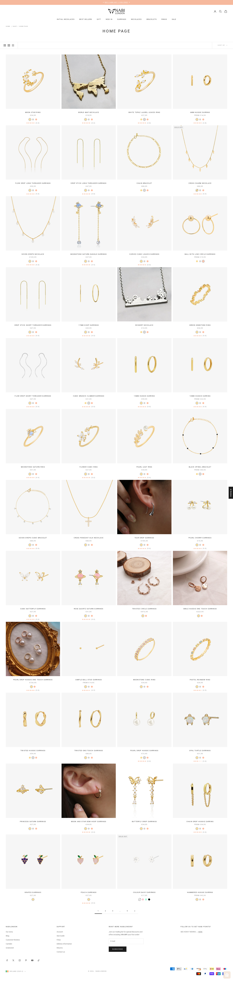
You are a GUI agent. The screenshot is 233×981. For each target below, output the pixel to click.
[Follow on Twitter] (13, 960)
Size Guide (60, 936)
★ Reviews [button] (231, 493)
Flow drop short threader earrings (33, 396)
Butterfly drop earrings (144, 821)
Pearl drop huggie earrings (144, 750)
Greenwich (10, 948)
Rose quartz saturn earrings (88, 609)
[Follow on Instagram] (19, 960)
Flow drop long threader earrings (33, 183)
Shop (15, 26)
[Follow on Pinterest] (26, 960)
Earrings (121, 19)
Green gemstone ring (200, 325)
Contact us (61, 952)
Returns (60, 948)
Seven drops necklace (33, 254)
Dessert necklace (144, 325)
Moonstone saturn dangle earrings (89, 254)
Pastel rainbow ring (200, 680)
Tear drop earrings (144, 538)
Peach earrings (88, 892)
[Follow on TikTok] (38, 960)
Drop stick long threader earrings (88, 183)
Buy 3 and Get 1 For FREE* (116, 2)
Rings (164, 19)
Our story (9, 932)
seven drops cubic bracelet (33, 538)
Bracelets (152, 19)
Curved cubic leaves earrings (144, 254)
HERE (200, 932)
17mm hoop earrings (89, 325)
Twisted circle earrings (144, 609)
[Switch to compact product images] (13, 45)
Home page (23, 26)
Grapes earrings (33, 892)
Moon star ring (33, 112)
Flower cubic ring (89, 467)
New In (109, 19)
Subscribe (117, 949)
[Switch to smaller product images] (9, 45)
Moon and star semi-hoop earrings (88, 821)
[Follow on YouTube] (32, 960)
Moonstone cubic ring (144, 680)
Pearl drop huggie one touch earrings (33, 680)
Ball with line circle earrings (200, 254)
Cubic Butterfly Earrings (33, 609)
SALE (174, 19)
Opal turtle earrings (200, 750)
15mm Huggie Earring (144, 396)
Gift (99, 19)
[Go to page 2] (134, 911)
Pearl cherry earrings (200, 538)
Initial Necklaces (66, 19)
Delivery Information (64, 944)
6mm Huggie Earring (200, 112)
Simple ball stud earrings (88, 680)
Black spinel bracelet (200, 467)
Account (60, 932)
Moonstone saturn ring (33, 467)
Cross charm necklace (200, 183)
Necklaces (136, 19)
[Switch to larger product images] (5, 45)
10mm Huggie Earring (200, 396)
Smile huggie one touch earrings (200, 609)
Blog (7, 936)
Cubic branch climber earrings (88, 396)
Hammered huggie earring (200, 892)
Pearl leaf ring (144, 467)
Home (8, 26)
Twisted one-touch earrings (88, 750)
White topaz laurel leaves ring (144, 112)
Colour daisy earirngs (144, 892)
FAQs (59, 940)
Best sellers (85, 19)
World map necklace (88, 112)
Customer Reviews (13, 940)
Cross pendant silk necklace (89, 538)
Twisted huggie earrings (33, 750)
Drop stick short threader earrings (33, 325)
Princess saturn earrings (33, 821)
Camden (9, 944)
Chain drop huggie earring (200, 821)
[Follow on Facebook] (7, 960)
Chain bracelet (144, 183)
